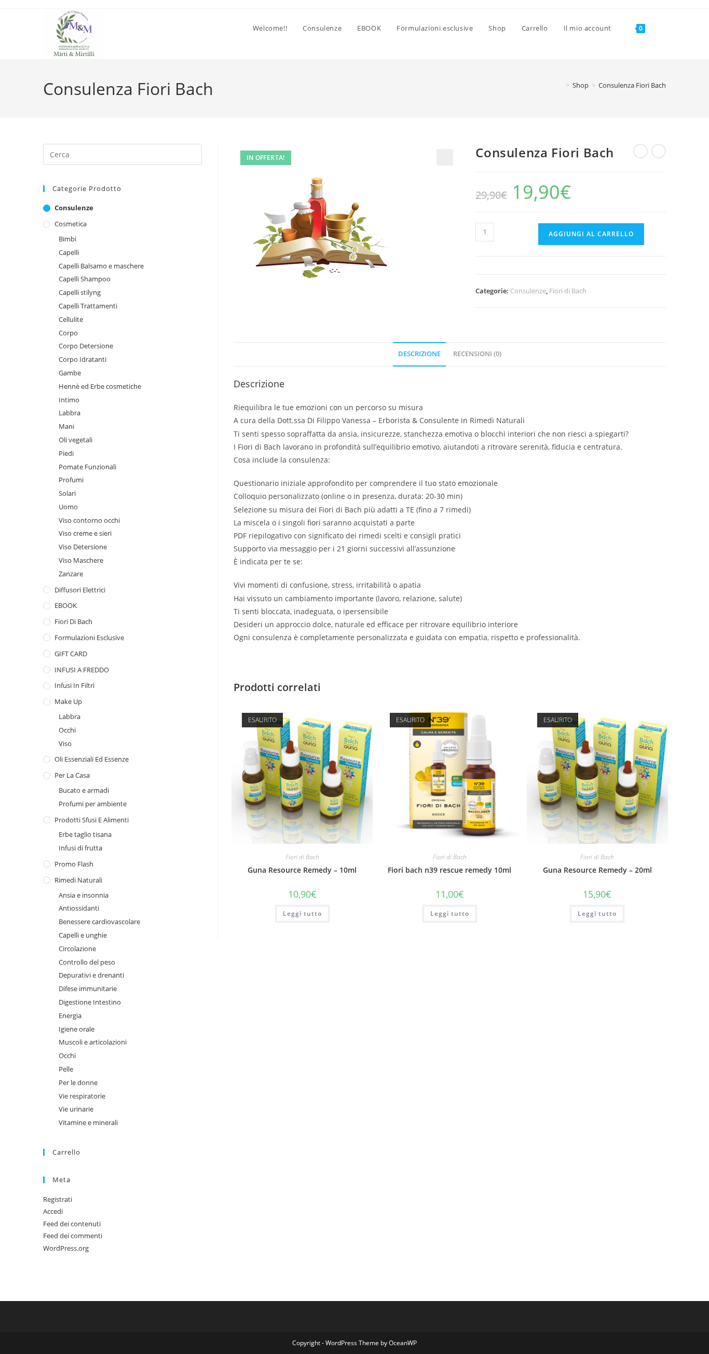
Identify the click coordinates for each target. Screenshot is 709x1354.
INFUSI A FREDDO (81, 669)
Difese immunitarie (88, 988)
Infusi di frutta (80, 847)
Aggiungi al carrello (591, 233)
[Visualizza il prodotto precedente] (640, 151)
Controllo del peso (87, 962)
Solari (67, 493)
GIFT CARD (70, 653)
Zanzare (71, 573)
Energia (70, 1015)
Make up (68, 701)
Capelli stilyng (80, 292)
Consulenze (528, 290)
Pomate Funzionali (87, 466)
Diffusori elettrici (79, 589)
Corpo (68, 332)
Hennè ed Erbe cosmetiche (100, 386)
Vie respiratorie (82, 1096)
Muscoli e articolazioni (93, 1042)
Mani (66, 426)
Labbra (69, 412)
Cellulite (71, 319)
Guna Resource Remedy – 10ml (302, 870)
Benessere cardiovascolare (99, 921)
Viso (65, 743)
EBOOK (65, 605)
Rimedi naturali (78, 880)
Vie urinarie (76, 1109)
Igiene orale (76, 1029)
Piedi (66, 453)
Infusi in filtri (74, 685)
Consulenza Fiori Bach (632, 85)
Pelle (66, 1069)
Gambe (70, 372)
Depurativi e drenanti (91, 975)
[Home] (560, 85)
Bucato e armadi (84, 790)
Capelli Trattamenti (88, 305)
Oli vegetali (75, 439)
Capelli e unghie (83, 935)
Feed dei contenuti (72, 1223)
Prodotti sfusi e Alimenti (91, 819)
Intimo (69, 399)
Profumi (71, 479)
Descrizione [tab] (419, 353)
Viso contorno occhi (89, 520)
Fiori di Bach (568, 290)
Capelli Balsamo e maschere (101, 265)
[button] (445, 157)
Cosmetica (70, 223)
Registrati (57, 1199)
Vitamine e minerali (88, 1122)
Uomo (68, 506)
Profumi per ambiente (93, 803)
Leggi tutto (302, 913)
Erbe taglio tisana (85, 834)
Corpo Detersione (86, 345)
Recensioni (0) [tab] (477, 353)
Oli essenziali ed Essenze (91, 759)
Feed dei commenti (72, 1235)
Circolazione (77, 948)
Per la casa (72, 775)
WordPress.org (66, 1248)
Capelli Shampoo (85, 278)
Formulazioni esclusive (89, 637)
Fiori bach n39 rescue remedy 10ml (449, 870)
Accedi (53, 1211)
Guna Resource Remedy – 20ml (597, 870)
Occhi (67, 730)
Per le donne (78, 1082)
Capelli (69, 252)
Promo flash (73, 864)
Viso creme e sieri (85, 533)
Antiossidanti (79, 908)
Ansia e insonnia (83, 895)
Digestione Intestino (90, 1002)
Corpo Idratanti (82, 359)
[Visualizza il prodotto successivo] (658, 151)
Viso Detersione (83, 546)
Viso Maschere (81, 560)
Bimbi (67, 238)
